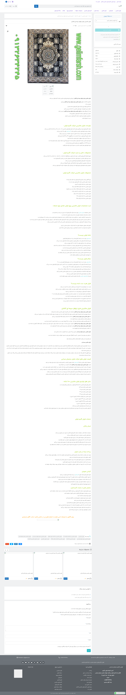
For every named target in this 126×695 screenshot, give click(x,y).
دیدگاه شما (88, 624)
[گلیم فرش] (120, 6)
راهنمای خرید (89, 682)
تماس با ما (98, 1)
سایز (120, 21)
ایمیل (89, 639)
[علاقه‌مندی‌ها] (6, 25)
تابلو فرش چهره (59, 675)
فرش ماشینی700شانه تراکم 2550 (58, 539)
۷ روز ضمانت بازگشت (87, 675)
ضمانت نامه (89, 677)
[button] (7, 31)
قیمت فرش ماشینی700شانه (33, 539)
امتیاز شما (88, 617)
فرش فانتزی (59, 680)
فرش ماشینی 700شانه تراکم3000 (70, 536)
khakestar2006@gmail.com (24, 657)
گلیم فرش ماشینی (58, 682)
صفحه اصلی (119, 1)
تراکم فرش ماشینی (84, 276)
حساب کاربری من (88, 684)
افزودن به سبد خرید (107, 30)
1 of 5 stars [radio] (90, 620)
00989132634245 (64, 657)
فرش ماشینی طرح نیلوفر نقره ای (83, 539)
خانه (90, 16)
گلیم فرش (69, 131)
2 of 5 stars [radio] (88, 620)
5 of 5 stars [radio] (83, 620)
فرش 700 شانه (77, 16)
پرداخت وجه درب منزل (87, 673)
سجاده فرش (59, 673)
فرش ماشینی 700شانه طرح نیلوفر (55, 536)
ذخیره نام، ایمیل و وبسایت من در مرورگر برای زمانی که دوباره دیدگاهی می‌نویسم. (73, 646)
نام (90, 633)
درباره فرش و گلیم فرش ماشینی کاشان (108, 1)
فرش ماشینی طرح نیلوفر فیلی (25, 536)
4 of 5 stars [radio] (84, 620)
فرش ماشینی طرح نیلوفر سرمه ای (39, 536)
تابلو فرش (60, 677)
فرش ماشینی (84, 16)
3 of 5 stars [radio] (86, 620)
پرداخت (90, 670)
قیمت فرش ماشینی (45, 539)
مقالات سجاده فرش (58, 687)
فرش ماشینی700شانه (70, 539)
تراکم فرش (88, 262)
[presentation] (6, 550)
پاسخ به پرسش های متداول (86, 680)
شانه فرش (89, 238)
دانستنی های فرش (58, 689)
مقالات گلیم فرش (58, 684)
